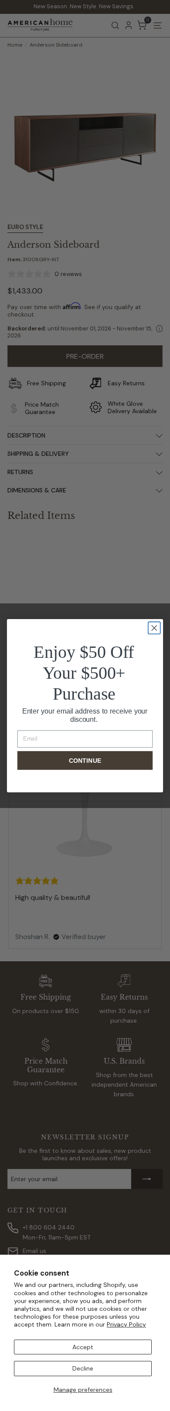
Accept (82, 1347)
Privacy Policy (126, 1324)
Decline (82, 1368)
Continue (85, 760)
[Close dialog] (154, 628)
